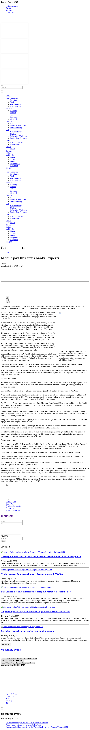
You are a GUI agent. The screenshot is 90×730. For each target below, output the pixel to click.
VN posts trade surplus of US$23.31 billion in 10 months (27, 723)
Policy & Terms (11, 694)
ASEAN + (10, 153)
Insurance (13, 117)
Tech (7, 130)
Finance (8, 108)
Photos (12, 157)
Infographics (15, 164)
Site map (9, 10)
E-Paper (9, 168)
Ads (7, 698)
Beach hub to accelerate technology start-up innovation (27, 631)
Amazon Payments (13, 510)
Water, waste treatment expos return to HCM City (24, 725)
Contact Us (10, 696)
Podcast (13, 161)
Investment (14, 100)
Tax (11, 115)
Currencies (14, 119)
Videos (12, 159)
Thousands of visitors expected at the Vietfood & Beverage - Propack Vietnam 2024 (37, 727)
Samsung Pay (11, 502)
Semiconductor (15, 132)
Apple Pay (9, 504)
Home (8, 96)
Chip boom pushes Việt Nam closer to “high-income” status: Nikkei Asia (35, 611)
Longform (14, 166)
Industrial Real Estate (18, 125)
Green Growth (15, 104)
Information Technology (19, 136)
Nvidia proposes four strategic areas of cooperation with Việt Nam (32, 574)
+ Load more (6, 644)
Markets (13, 113)
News (12, 149)
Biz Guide (9, 151)
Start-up (13, 134)
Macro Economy (12, 98)
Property (9, 121)
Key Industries (15, 106)
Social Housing (16, 128)
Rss (7, 703)
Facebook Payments (13, 506)
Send (3, 541)
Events (8, 147)
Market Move (15, 145)
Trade (12, 102)
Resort (12, 123)
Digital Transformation (18, 138)
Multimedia (10, 155)
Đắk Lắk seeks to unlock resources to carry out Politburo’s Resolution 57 (36, 591)
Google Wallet (11, 508)
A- (7, 297)
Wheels (8, 140)
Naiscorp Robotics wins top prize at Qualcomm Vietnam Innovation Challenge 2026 (41, 556)
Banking (13, 111)
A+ (8, 302)
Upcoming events (11, 649)
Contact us (9, 12)
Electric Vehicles (16, 142)
